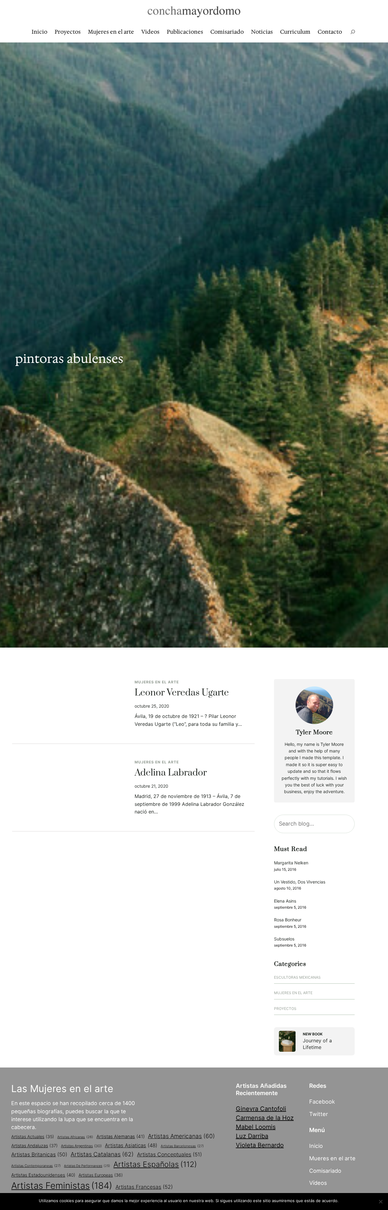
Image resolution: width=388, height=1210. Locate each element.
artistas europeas (101, 1175)
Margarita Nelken (291, 862)
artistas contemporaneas (36, 1166)
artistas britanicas (39, 1154)
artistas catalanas (102, 1154)
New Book (313, 1034)
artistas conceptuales (169, 1154)
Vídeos (318, 1182)
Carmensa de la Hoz (265, 1117)
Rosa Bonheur (287, 919)
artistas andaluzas (34, 1145)
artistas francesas (144, 1187)
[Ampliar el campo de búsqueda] (352, 32)
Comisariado (325, 1170)
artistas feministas (61, 1185)
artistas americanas (181, 1136)
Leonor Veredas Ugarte (182, 693)
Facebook (322, 1101)
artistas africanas (75, 1137)
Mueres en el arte (332, 1158)
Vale (346, 1200)
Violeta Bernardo (260, 1145)
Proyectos (285, 1008)
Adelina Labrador (171, 773)
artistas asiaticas (131, 1145)
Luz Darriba (252, 1136)
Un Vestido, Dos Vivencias (299, 882)
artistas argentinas (81, 1146)
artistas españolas (155, 1164)
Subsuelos (284, 939)
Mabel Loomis (256, 1127)
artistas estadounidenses (43, 1175)
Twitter (318, 1114)
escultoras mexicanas (297, 977)
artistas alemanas (120, 1136)
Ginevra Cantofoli (261, 1108)
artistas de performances (87, 1166)
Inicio (316, 1145)
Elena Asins (285, 901)
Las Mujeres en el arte (62, 1088)
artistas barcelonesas (182, 1146)
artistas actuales (32, 1136)
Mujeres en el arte (157, 682)
